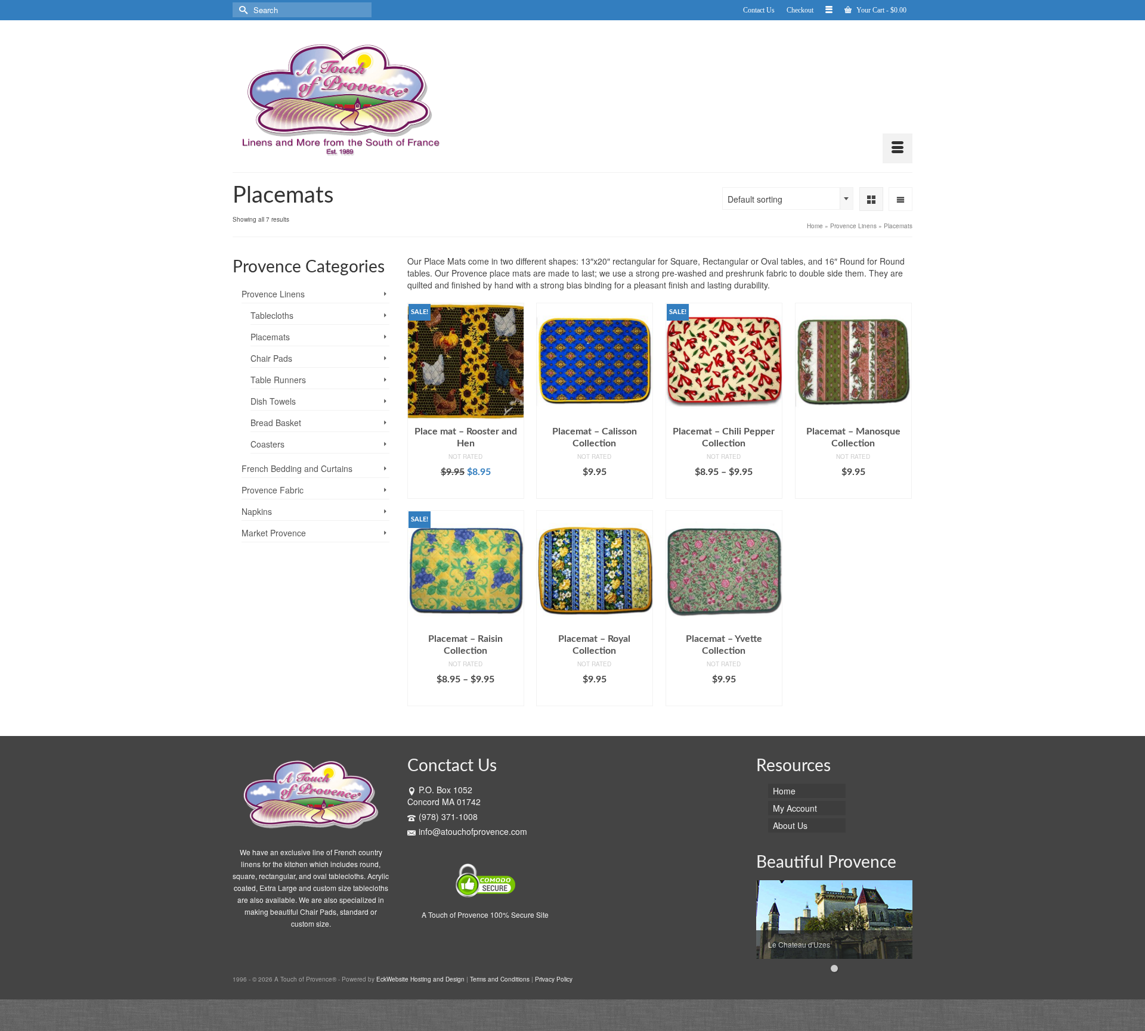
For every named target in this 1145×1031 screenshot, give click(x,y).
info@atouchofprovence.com (473, 831)
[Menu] (897, 148)
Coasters (267, 444)
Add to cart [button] (465, 490)
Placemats (270, 337)
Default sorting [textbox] (755, 199)
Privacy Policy (553, 979)
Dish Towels (273, 401)
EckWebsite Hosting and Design (420, 979)
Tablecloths (271, 315)
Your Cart (880, 10)
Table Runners (278, 380)
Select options (594, 490)
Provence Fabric (273, 490)
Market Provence (274, 533)
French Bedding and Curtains (297, 468)
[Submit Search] (241, 9)
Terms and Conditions (500, 979)
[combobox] (787, 198)
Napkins (257, 511)
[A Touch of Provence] (340, 96)
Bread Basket (275, 422)
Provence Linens (273, 294)
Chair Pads (271, 358)
